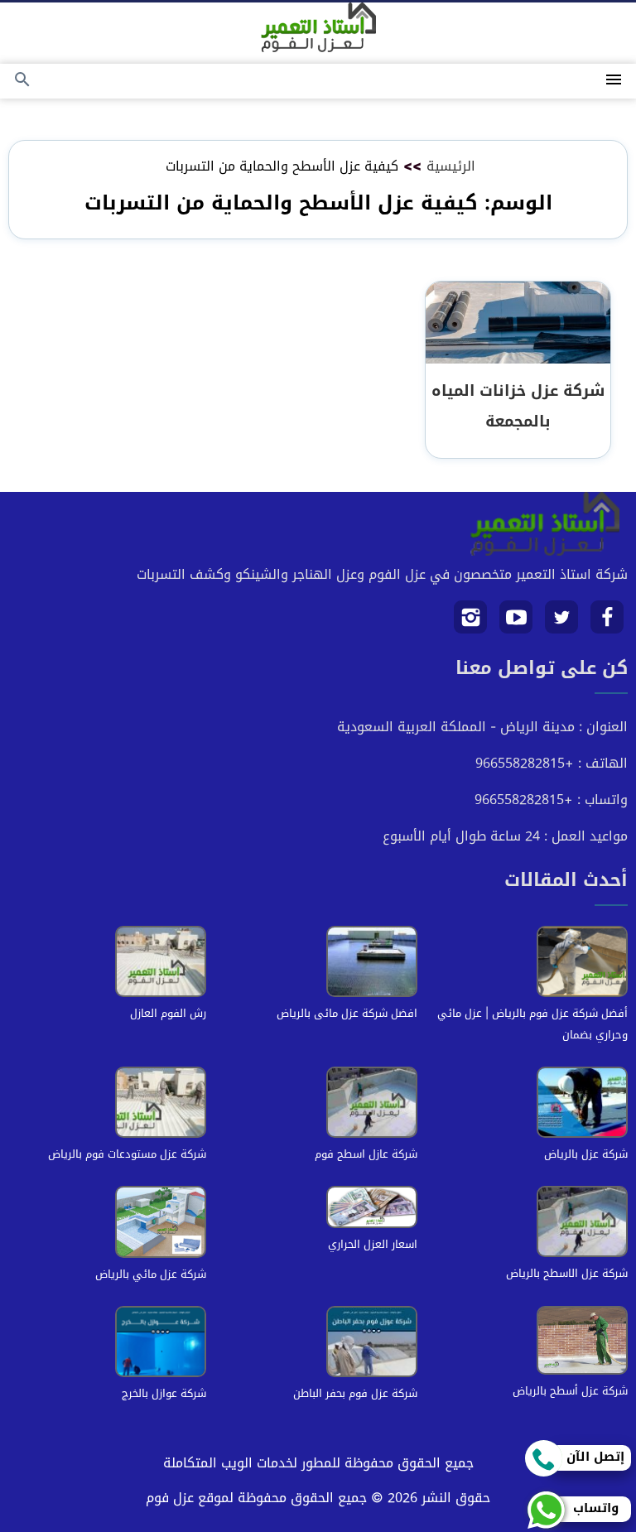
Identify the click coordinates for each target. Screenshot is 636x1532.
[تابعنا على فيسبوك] (607, 623)
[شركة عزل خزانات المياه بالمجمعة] (518, 323)
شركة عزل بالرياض (586, 1154)
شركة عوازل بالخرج (164, 1393)
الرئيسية (450, 166)
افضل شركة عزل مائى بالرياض (347, 1013)
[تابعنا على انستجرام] (470, 623)
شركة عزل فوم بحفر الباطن (355, 1393)
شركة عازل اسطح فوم (366, 1154)
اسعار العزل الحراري (372, 1244)
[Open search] (22, 81)
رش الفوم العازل (168, 1013)
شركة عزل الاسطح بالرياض (567, 1273)
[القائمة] (614, 81)
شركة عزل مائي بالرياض (150, 1274)
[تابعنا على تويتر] (562, 623)
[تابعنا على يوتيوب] (516, 623)
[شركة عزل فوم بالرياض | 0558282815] (318, 27)
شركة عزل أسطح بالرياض (570, 1390)
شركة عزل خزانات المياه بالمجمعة (518, 406)
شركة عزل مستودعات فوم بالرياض (127, 1154)
